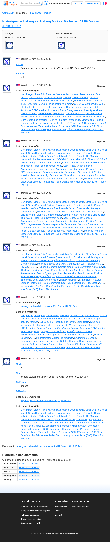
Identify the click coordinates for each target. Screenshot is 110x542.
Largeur (24, 123)
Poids (45, 123)
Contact (58, 515)
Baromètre (93, 224)
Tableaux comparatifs (31, 515)
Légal (57, 511)
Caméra (61, 107)
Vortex (47, 306)
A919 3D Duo (70, 306)
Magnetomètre (52, 116)
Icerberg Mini (36, 306)
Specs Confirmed (53, 97)
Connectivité (91, 104)
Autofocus (26, 110)
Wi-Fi (101, 104)
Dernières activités (80, 506)
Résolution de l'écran (85, 100)
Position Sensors (29, 116)
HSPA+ (24, 267)
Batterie (67, 97)
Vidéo (37, 94)
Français (105, 3)
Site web (25, 132)
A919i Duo (56, 306)
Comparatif (7, 13)
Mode (19, 364)
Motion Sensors (29, 113)
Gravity (40, 273)
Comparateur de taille (59, 3)
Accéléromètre (45, 113)
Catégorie (21, 382)
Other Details (92, 150)
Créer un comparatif (46, 3)
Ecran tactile (82, 156)
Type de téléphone (47, 126)
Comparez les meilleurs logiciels (35, 511)
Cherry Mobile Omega (48, 400)
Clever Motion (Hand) (95, 123)
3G (34, 107)
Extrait (19, 64)
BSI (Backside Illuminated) (45, 110)
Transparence (61, 506)
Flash (63, 110)
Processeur (64, 126)
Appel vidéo (96, 110)
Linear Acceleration (75, 113)
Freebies (50, 94)
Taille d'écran (66, 100)
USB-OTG (78, 104)
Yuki (23, 59)
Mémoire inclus (46, 104)
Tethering (51, 107)
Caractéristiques (29, 126)
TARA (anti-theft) (74, 123)
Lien (23, 94)
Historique (21, 13)
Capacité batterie (40, 100)
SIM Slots (97, 126)
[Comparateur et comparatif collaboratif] (10, 3)
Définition (21, 391)
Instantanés (35, 13)
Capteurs (38, 426)
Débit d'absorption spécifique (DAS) (85, 129)
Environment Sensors (94, 116)
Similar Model (36, 97)
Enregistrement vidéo (78, 110)
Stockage (32, 104)
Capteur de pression (37, 120)
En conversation (80, 97)
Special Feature (57, 123)
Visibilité (20, 73)
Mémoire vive (84, 126)
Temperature (74, 120)
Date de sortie (87, 94)
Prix (43, 94)
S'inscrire (77, 3)
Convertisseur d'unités (31, 519)
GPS (41, 116)
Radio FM (41, 129)
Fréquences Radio (56, 129)
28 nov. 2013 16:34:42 (29, 464)
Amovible (25, 100)
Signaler (101, 60)
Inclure (47, 13)
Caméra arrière (73, 107)
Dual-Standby (28, 129)
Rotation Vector (94, 113)
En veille (94, 97)
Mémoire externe (63, 104)
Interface (54, 100)
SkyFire (25, 400)
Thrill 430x (66, 400)
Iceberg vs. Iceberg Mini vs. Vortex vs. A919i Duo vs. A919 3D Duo (48, 446)
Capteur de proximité (71, 116)
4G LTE (41, 107)
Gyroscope (58, 113)
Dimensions (87, 120)
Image (29, 94)
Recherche (40, 3)
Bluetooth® (26, 107)
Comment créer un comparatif (34, 506)
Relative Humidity (57, 120)
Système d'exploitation (67, 94)
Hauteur (99, 120)
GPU (73, 126)
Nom (18, 373)
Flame (33, 400)
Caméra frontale (91, 107)
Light (23, 120)
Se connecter (92, 3)
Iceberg (24, 306)
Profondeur (35, 123)
